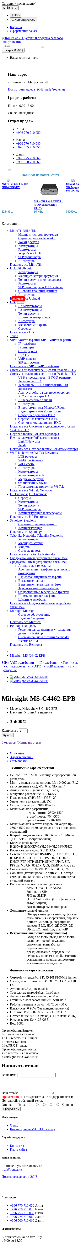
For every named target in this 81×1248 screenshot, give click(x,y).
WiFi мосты (26, 464)
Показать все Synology (26, 531)
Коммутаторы (28, 246)
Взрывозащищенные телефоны (40, 577)
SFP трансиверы (29, 257)
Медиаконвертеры (31, 479)
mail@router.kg (54, 89)
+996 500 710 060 (28, 162)
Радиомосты (27, 249)
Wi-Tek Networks (21, 452)
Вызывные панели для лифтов (39, 584)
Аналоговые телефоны (34, 565)
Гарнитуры (26, 347)
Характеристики (21, 757)
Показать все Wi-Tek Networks (31, 490)
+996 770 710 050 (28, 132)
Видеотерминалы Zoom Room (39, 411)
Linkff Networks (29, 441)
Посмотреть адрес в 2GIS (26, 89)
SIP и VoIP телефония (25, 340)
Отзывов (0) (18, 761)
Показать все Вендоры (26, 644)
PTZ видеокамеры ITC (34, 396)
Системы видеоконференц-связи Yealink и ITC (43, 370)
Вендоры (16, 626)
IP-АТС (23, 355)
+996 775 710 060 (28, 158)
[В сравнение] (3, 689)
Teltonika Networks (23, 535)
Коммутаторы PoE (31, 475)
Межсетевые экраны (32, 325)
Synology (16, 520)
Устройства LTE (29, 253)
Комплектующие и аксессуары (40, 513)
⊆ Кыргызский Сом (24, 19)
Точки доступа (28, 242)
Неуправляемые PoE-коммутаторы (34, 434)
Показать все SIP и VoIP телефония (34, 366)
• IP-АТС (34, 666)
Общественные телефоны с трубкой (43, 592)
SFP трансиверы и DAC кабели (40, 287)
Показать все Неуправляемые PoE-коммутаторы (44, 449)
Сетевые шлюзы (29, 550)
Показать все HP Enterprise (28, 516)
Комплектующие (30, 528)
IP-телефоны (27, 343)
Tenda (14, 336)
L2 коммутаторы (30, 306)
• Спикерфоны (14, 666)
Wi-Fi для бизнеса (30, 460)
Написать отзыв (29, 742)
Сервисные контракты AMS (38, 419)
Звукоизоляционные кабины (38, 588)
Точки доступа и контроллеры (39, 279)
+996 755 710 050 (28, 147)
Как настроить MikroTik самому (32, 1129)
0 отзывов (9, 742)
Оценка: (7, 1104)
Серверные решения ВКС (36, 415)
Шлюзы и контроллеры (34, 317)
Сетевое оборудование (34, 614)
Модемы (24, 547)
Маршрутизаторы (30, 543)
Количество (10, 730)
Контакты (17, 1145)
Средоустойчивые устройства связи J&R (39, 558)
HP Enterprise (19, 494)
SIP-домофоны (28, 362)
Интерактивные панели (35, 400)
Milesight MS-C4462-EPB (27, 655)
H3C (13, 302)
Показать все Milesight (25, 622)
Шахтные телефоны (32, 599)
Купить (7, 735)
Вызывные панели (31, 580)
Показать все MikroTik (26, 264)
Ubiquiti (15, 268)
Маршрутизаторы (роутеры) (38, 234)
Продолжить (11, 1108)
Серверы (24, 328)
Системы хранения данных (37, 291)
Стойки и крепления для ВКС (39, 422)
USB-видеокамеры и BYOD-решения (44, 377)
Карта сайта (18, 1149)
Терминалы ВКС (30, 381)
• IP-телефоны (46, 662)
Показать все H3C (23, 332)
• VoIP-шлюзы (53, 666)
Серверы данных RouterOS (37, 238)
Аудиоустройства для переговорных (44, 392)
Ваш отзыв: (10, 1093)
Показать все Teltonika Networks (32, 554)
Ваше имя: (9, 1075)
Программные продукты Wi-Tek (41, 486)
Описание (17, 753)
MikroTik (16, 230)
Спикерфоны (27, 351)
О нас (14, 1125)
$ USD (16, 15)
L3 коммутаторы (30, 309)
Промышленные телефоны (37, 595)
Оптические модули (32, 483)
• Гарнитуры (68, 662)
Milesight (16, 611)
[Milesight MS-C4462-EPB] (29, 677)
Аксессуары (26, 261)
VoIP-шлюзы (27, 358)
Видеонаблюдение (31, 618)
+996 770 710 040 (28, 143)
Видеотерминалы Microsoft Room (41, 407)
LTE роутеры (27, 456)
